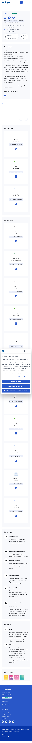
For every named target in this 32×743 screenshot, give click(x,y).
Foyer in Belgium (5, 714)
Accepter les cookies (16, 381)
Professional (4, 713)
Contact (4, 704)
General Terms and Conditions (23, 729)
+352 (6, 701)
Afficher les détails (22, 376)
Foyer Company (5, 716)
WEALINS (3, 734)
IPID (2, 731)
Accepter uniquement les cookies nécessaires (16, 390)
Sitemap (3, 729)
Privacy (7, 729)
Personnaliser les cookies (15, 386)
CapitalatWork (4, 736)
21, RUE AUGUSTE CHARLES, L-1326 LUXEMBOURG (15, 26)
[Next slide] (26, 119)
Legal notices (13, 729)
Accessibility (17, 731)
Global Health (4, 737)
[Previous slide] (21, 119)
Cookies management (9, 731)
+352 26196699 (10, 31)
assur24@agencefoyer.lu (12, 29)
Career (3, 718)
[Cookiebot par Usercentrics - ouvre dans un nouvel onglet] (23, 351)
